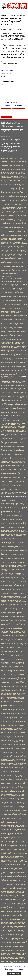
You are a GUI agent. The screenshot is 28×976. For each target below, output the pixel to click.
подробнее (17, 966)
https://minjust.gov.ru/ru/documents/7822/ (16, 496)
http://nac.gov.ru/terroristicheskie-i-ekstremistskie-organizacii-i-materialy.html (11, 416)
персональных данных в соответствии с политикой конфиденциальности (14, 104)
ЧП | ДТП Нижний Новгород (8, 70)
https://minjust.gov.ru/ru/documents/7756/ (16, 274)
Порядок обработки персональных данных (11, 122)
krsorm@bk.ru (7, 148)
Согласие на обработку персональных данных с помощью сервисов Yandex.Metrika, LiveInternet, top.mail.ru (12, 130)
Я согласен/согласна (14, 973)
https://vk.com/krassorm (6, 147)
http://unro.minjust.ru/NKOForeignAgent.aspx (16, 376)
